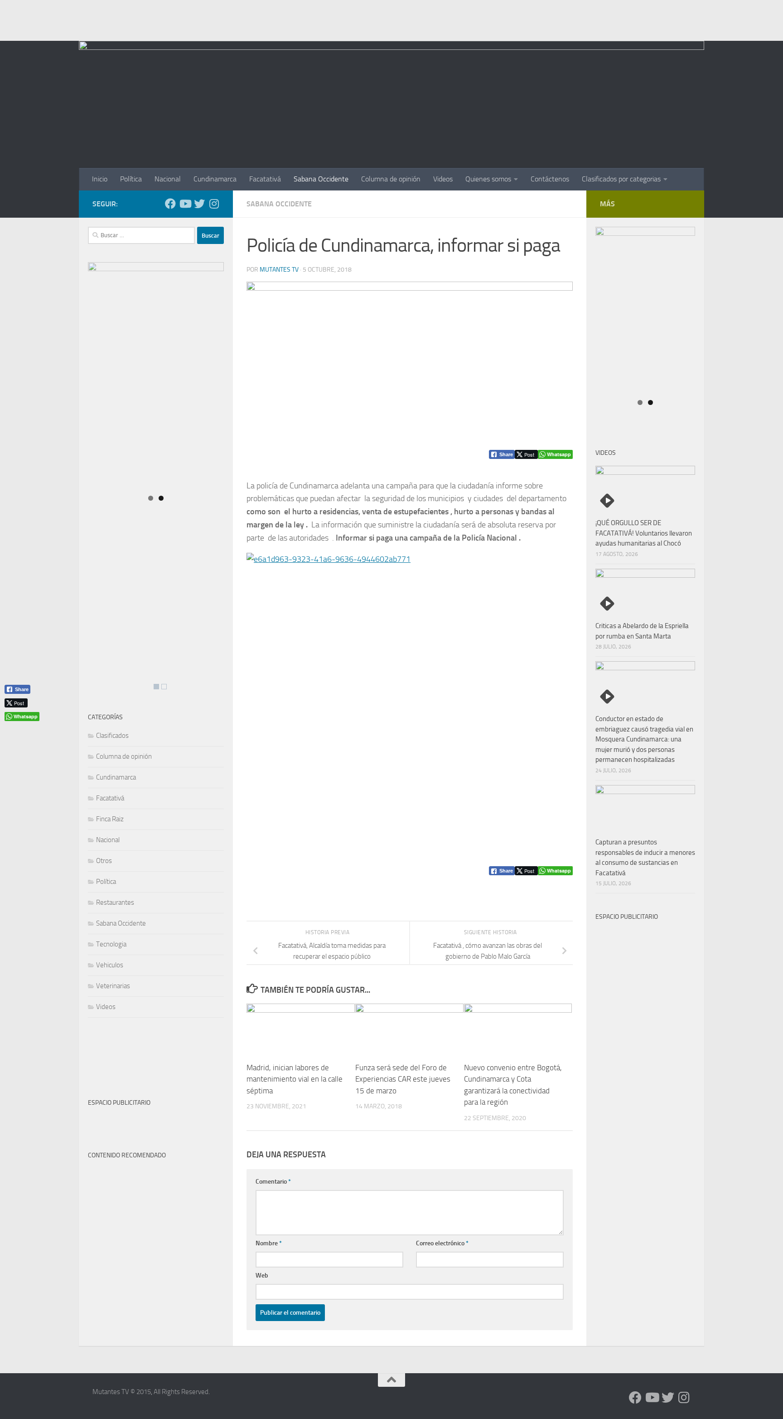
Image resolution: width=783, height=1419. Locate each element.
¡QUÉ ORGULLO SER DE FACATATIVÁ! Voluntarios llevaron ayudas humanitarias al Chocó (643, 533)
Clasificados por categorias (621, 179)
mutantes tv (279, 269)
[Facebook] (170, 203)
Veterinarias (113, 986)
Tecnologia (111, 944)
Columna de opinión (390, 179)
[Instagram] (213, 203)
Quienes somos (488, 179)
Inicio (99, 179)
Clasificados (112, 735)
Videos (443, 179)
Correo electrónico (442, 1243)
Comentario (273, 1181)
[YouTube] (184, 203)
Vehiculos (109, 965)
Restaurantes (115, 902)
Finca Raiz (110, 819)
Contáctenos (550, 179)
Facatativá (265, 179)
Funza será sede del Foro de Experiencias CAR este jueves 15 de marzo (402, 1079)
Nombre (269, 1243)
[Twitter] (199, 203)
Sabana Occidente (321, 179)
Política (131, 179)
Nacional (168, 179)
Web (262, 1275)
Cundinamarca (215, 179)
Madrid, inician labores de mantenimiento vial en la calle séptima (294, 1079)
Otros (104, 861)
